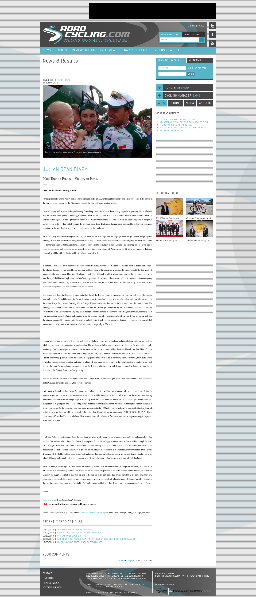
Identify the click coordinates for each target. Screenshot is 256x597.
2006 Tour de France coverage (93, 512)
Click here (47, 500)
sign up (121, 560)
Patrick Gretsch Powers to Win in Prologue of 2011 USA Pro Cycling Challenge (96, 539)
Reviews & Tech (83, 50)
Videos (160, 50)
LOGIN (191, 74)
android (205, 103)
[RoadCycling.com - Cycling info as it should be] (86, 34)
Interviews (108, 50)
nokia (190, 103)
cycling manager (182, 95)
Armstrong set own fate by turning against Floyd (184, 122)
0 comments (63, 80)
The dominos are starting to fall (176, 125)
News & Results (55, 50)
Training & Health (136, 50)
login (130, 560)
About (174, 50)
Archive (191, 26)
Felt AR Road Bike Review (171, 131)
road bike (177, 87)
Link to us (48, 578)
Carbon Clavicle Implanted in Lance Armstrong (80, 533)
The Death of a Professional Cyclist (177, 119)
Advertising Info (52, 587)
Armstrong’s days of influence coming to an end (183, 128)
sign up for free (197, 68)
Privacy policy (51, 583)
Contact (201, 26)
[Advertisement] (152, 11)
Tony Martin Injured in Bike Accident (75, 530)
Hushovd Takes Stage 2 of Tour (72, 536)
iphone (175, 103)
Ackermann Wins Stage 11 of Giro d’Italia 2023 (79, 542)
